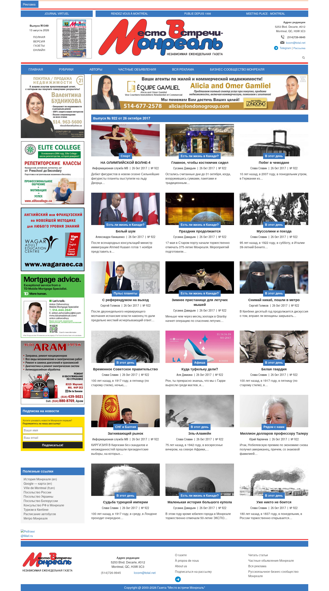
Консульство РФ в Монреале (44, 505)
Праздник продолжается (200, 231)
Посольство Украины (38, 496)
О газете (181, 555)
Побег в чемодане (274, 162)
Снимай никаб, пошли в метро (274, 299)
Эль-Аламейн (199, 433)
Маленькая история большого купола (200, 502)
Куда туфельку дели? (199, 369)
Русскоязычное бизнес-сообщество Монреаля (273, 573)
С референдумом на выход (125, 299)
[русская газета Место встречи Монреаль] (47, 562)
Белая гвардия (274, 369)
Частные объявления (137, 69)
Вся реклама (183, 69)
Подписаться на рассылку (193, 571)
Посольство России (37, 492)
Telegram (285, 48)
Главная (36, 69)
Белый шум (125, 231)
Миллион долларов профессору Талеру (274, 433)
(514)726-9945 (296, 37)
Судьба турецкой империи (125, 502)
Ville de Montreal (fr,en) (39, 488)
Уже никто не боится (273, 502)
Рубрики (66, 69)
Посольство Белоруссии (41, 501)
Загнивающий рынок (125, 433)
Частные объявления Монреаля (271, 560)
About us (181, 566)
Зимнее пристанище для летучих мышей (200, 302)
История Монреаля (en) (40, 479)
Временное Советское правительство (125, 369)
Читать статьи (258, 555)
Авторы (95, 69)
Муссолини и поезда (274, 231)
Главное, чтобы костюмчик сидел (199, 162)
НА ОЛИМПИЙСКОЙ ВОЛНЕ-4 (125, 162)
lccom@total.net (295, 43)
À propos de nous (187, 560)
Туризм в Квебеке (36, 509)
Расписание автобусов (40, 514)
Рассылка (299, 48)
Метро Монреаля (36, 518)
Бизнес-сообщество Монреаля (237, 69)
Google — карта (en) (38, 483)
